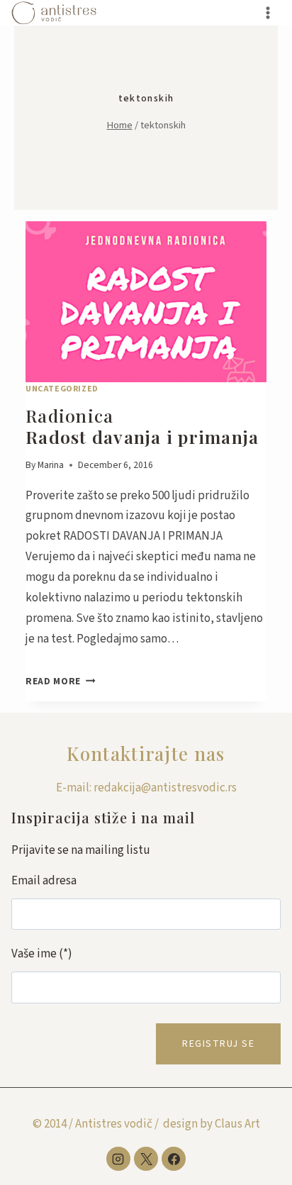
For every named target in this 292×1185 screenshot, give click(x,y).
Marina (51, 465)
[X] (146, 1159)
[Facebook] (174, 1159)
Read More (61, 681)
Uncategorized (62, 389)
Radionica (142, 426)
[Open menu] (267, 12)
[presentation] (146, 301)
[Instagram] (118, 1159)
